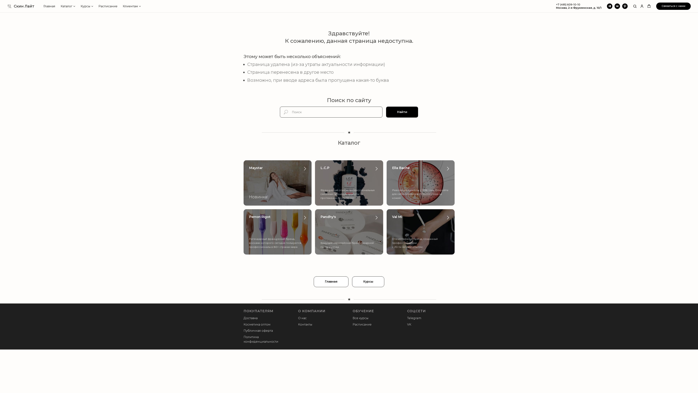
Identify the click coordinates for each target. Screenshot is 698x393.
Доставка (251, 318)
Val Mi (397, 217)
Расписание (108, 6)
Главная (49, 6)
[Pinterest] (625, 6)
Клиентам (130, 6)
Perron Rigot (259, 217)
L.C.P (324, 168)
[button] (635, 6)
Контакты (305, 324)
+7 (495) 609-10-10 (568, 4)
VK (409, 324)
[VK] (617, 6)
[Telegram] (609, 6)
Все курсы (360, 318)
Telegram (414, 318)
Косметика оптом (257, 324)
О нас (302, 318)
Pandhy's (328, 217)
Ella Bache (401, 168)
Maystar (256, 168)
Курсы (85, 6)
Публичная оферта (258, 330)
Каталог (66, 6)
